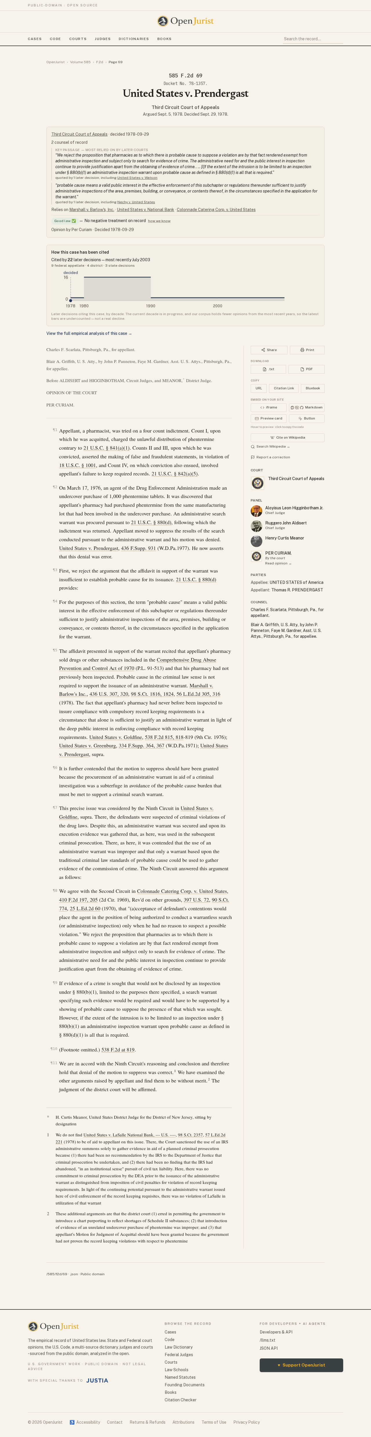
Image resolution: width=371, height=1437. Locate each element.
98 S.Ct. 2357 (190, 1135)
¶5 (55, 650)
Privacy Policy (246, 1422)
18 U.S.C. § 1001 (77, 465)
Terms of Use (213, 1422)
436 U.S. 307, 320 (109, 693)
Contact (115, 1422)
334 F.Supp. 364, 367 (141, 745)
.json (74, 1274)
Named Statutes (180, 1377)
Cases (35, 39)
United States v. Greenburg (87, 745)
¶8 (55, 890)
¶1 (55, 430)
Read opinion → (278, 563)
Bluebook (313, 388)
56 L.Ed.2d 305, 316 (198, 693)
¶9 (55, 982)
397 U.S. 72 (196, 899)
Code (55, 39)
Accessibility (85, 1422)
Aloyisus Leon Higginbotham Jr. (294, 508)
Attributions (183, 1422)
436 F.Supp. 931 (138, 547)
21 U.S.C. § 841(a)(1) (106, 447)
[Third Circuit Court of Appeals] (256, 556)
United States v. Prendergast (88, 547)
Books (164, 39)
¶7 (55, 807)
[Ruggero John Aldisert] (256, 526)
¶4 (55, 601)
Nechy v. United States (136, 202)
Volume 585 (80, 62)
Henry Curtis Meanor (284, 538)
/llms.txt (267, 1340)
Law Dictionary (178, 1347)
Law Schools (176, 1369)
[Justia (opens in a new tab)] (97, 1380)
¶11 (53, 1063)
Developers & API (276, 1332)
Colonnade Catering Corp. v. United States (216, 209)
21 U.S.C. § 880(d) (151, 522)
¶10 (53, 1049)
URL (259, 388)
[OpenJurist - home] (185, 21)
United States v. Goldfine (115, 736)
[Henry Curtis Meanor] (256, 541)
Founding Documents (185, 1385)
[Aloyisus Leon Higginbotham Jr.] (256, 511)
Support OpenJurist (301, 1364)
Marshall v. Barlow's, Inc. (91, 209)
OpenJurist (55, 62)
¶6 (55, 767)
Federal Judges (179, 1354)
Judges (103, 39)
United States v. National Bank (145, 209)
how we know (159, 221)
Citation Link (284, 388)
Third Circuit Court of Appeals (185, 107)
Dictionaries (134, 39)
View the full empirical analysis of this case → (89, 333)
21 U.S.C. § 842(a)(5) (175, 473)
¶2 (55, 487)
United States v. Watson (137, 178)
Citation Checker (181, 1400)
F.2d (99, 62)
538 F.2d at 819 (117, 1049)
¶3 (55, 570)
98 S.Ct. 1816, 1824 (152, 693)
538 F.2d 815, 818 (164, 736)
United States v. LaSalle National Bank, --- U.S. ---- (129, 1135)
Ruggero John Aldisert (286, 523)
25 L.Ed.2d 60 (85, 908)
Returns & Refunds (148, 1422)
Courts (78, 39)
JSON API (269, 1348)
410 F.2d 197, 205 (78, 899)
